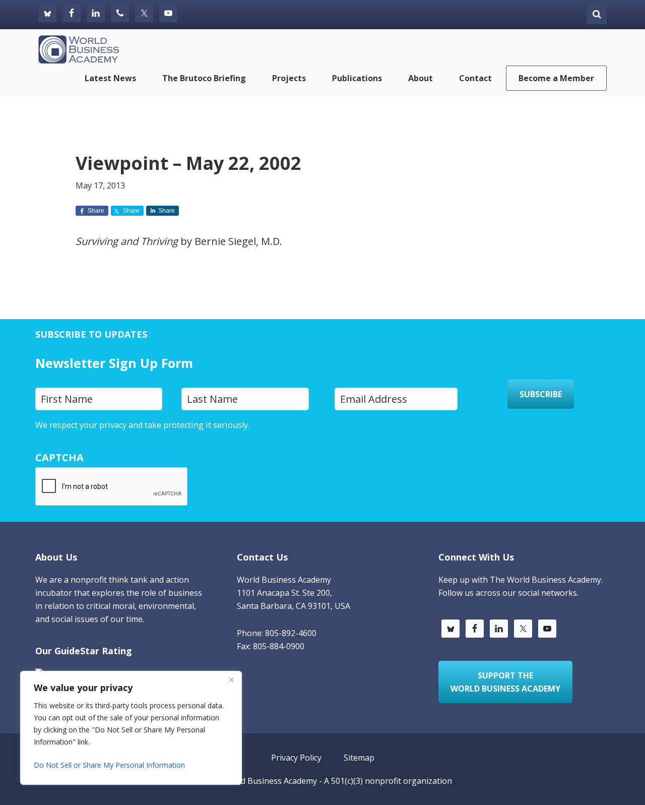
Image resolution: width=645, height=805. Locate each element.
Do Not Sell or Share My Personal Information (109, 765)
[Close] (231, 679)
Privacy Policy (277, 424)
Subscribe (541, 394)
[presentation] (111, 487)
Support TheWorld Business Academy (505, 682)
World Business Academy (270, 780)
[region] (131, 728)
